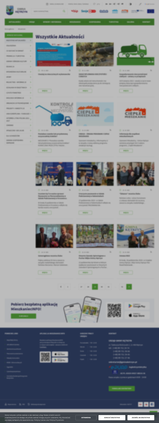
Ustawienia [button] (86, 417)
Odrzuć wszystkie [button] (112, 417)
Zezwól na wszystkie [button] (141, 417)
